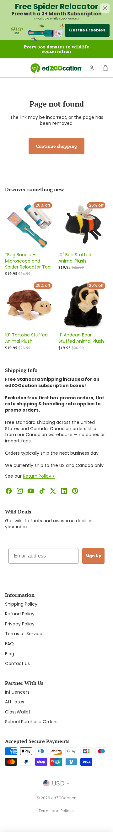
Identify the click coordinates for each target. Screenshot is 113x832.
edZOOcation (64, 798)
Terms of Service (23, 633)
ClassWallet (17, 712)
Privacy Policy (20, 624)
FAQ (9, 644)
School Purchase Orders (31, 721)
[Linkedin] (64, 491)
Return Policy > (39, 476)
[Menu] (7, 68)
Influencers (17, 692)
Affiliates (14, 702)
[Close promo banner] (105, 8)
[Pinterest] (75, 491)
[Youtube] (31, 491)
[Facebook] (9, 491)
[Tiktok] (42, 491)
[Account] (92, 68)
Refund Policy (20, 614)
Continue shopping (56, 146)
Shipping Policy (21, 604)
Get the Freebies (87, 30)
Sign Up (93, 555)
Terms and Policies (57, 810)
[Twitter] (53, 491)
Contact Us (17, 663)
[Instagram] (20, 491)
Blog (9, 654)
